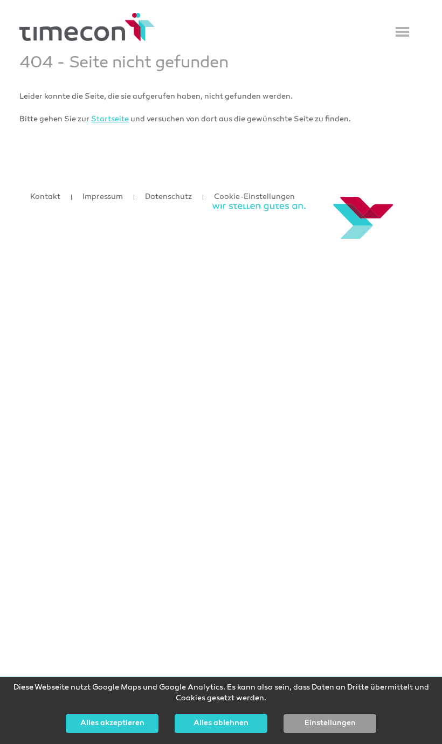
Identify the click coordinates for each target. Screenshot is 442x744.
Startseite (110, 119)
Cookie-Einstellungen (254, 197)
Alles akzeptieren (112, 723)
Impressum (102, 197)
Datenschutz (168, 197)
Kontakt (45, 197)
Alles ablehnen (221, 723)
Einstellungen (330, 723)
